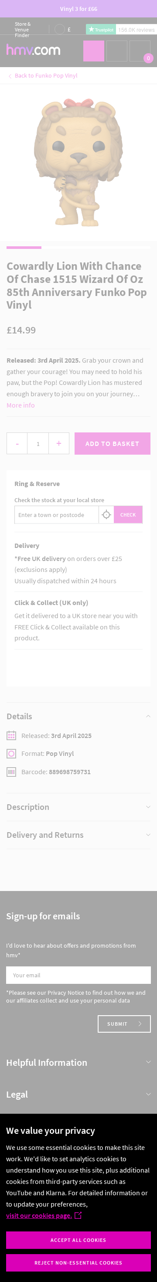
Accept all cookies (78, 1240)
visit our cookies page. (39, 1215)
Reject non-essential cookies (78, 1262)
